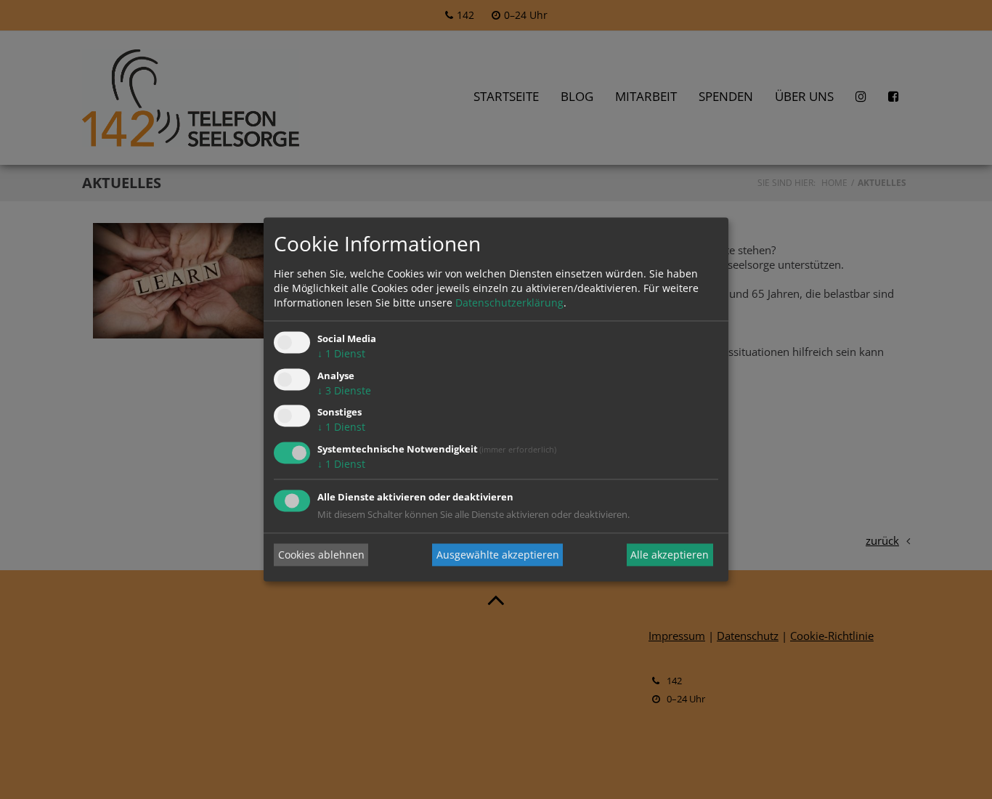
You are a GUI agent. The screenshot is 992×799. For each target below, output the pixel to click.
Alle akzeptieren (669, 554)
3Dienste (344, 390)
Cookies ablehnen (321, 554)
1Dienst (341, 353)
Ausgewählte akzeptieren (497, 554)
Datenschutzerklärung (509, 302)
